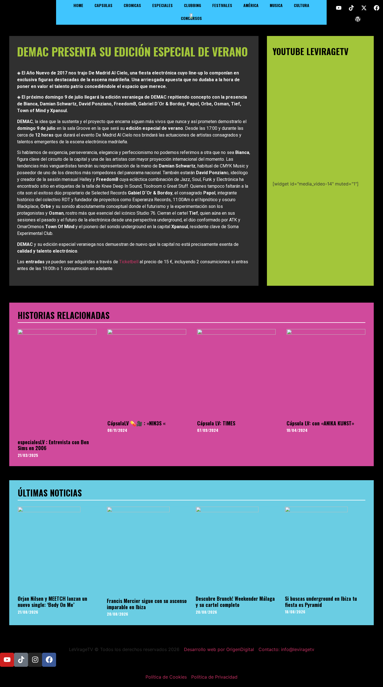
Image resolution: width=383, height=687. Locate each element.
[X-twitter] (364, 7)
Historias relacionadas (64, 315)
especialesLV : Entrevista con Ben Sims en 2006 (53, 445)
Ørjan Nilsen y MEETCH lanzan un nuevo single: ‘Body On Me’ (52, 601)
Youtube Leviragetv (311, 51)
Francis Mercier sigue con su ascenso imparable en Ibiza (147, 604)
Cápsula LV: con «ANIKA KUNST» (320, 423)
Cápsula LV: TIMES (216, 423)
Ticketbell (129, 261)
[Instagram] (35, 660)
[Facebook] (376, 7)
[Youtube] (338, 7)
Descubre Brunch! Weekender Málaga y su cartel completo (235, 601)
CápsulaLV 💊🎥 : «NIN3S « (136, 423)
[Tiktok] (351, 7)
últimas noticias (50, 492)
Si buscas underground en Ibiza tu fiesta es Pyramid (321, 601)
